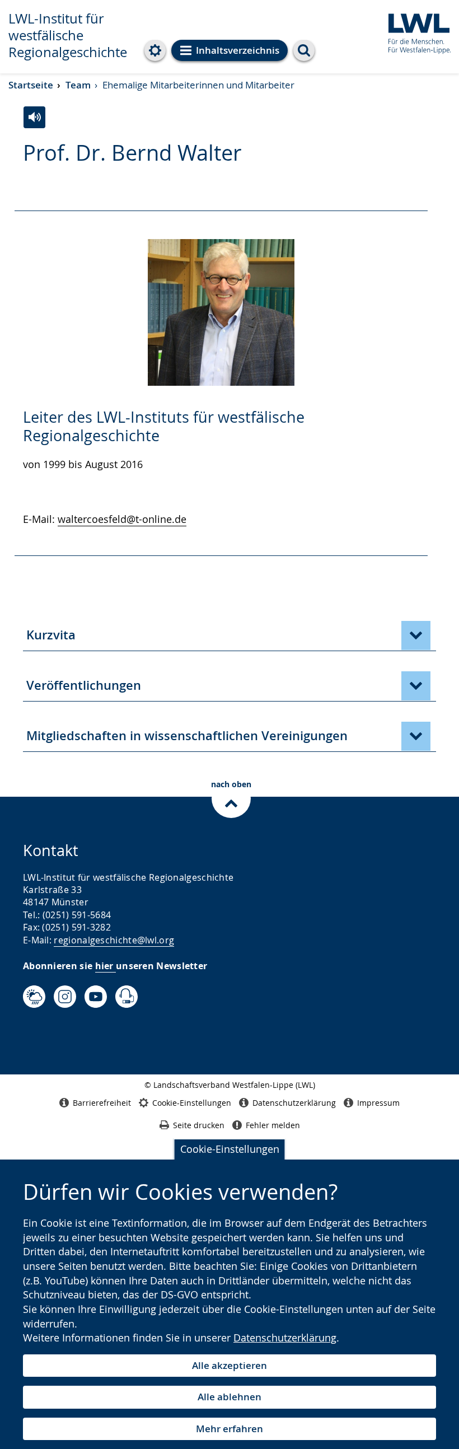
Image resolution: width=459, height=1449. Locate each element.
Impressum (378, 1102)
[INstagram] (65, 996)
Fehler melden (273, 1125)
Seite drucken (198, 1125)
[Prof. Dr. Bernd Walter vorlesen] (34, 117)
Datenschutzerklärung (284, 1337)
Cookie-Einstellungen (229, 1149)
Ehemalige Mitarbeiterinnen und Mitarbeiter (198, 84)
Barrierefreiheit (102, 1102)
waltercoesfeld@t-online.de (122, 519)
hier (105, 966)
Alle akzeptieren (229, 1365)
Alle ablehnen (229, 1396)
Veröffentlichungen (83, 685)
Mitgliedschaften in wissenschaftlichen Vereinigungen (187, 735)
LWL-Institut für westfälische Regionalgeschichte (67, 35)
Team (78, 84)
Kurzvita (51, 635)
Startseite (30, 84)
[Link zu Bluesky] (34, 996)
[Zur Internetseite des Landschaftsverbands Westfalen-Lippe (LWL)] (415, 31)
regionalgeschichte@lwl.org (114, 940)
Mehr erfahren (229, 1428)
